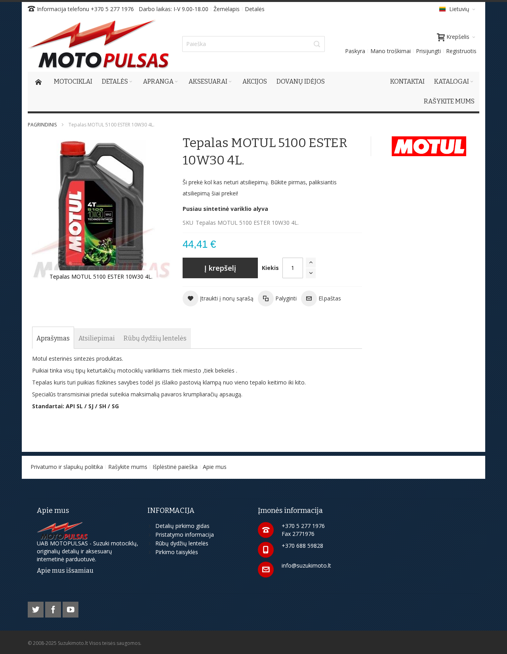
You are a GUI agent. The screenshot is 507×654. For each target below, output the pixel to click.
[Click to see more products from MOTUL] (429, 146)
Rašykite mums (127, 466)
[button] (218, 298)
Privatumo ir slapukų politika (66, 466)
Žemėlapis (226, 9)
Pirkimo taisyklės (176, 552)
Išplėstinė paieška (175, 466)
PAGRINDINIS (42, 124)
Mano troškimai (390, 51)
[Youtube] (70, 608)
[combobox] (253, 44)
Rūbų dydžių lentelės (181, 543)
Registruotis (461, 51)
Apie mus (215, 466)
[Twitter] (36, 608)
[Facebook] (54, 608)
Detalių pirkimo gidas (182, 526)
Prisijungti (428, 51)
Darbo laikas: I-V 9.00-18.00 (173, 9)
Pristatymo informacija (184, 534)
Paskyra (355, 51)
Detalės (255, 9)
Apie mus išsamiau (65, 570)
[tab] (53, 338)
